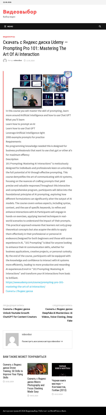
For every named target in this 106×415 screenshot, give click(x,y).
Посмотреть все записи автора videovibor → (42, 341)
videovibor (18, 60)
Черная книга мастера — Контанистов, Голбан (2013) (59, 385)
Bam (64, 411)
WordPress (55, 411)
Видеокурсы (9, 37)
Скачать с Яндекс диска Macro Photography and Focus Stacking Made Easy (36, 385)
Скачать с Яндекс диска (19, 291)
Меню (10, 26)
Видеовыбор (20, 11)
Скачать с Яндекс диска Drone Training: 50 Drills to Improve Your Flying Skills (13, 371)
